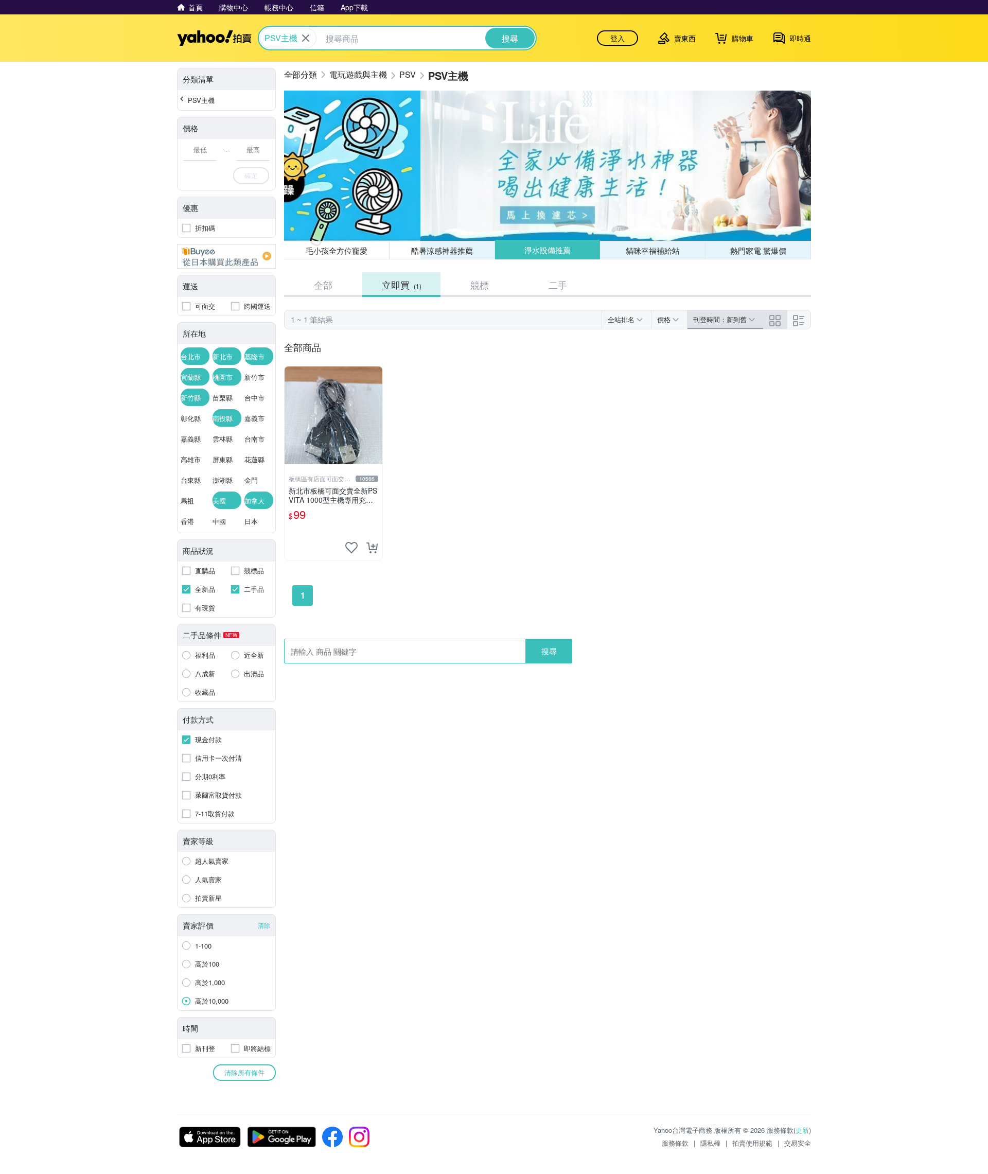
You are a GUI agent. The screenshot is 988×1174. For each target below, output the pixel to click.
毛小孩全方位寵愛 (336, 250)
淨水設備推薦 (547, 249)
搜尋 (549, 650)
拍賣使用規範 (752, 1143)
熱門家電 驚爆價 (758, 250)
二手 (558, 284)
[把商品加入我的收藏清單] (351, 547)
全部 (323, 284)
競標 (479, 284)
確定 (251, 175)
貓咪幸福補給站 (653, 250)
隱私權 (710, 1143)
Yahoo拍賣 (214, 38)
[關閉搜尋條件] (305, 38)
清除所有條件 (244, 1072)
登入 (617, 38)
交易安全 (797, 1143)
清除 (264, 925)
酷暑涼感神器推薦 (442, 250)
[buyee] (226, 256)
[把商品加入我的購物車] (372, 547)
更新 (802, 1130)
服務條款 (675, 1143)
